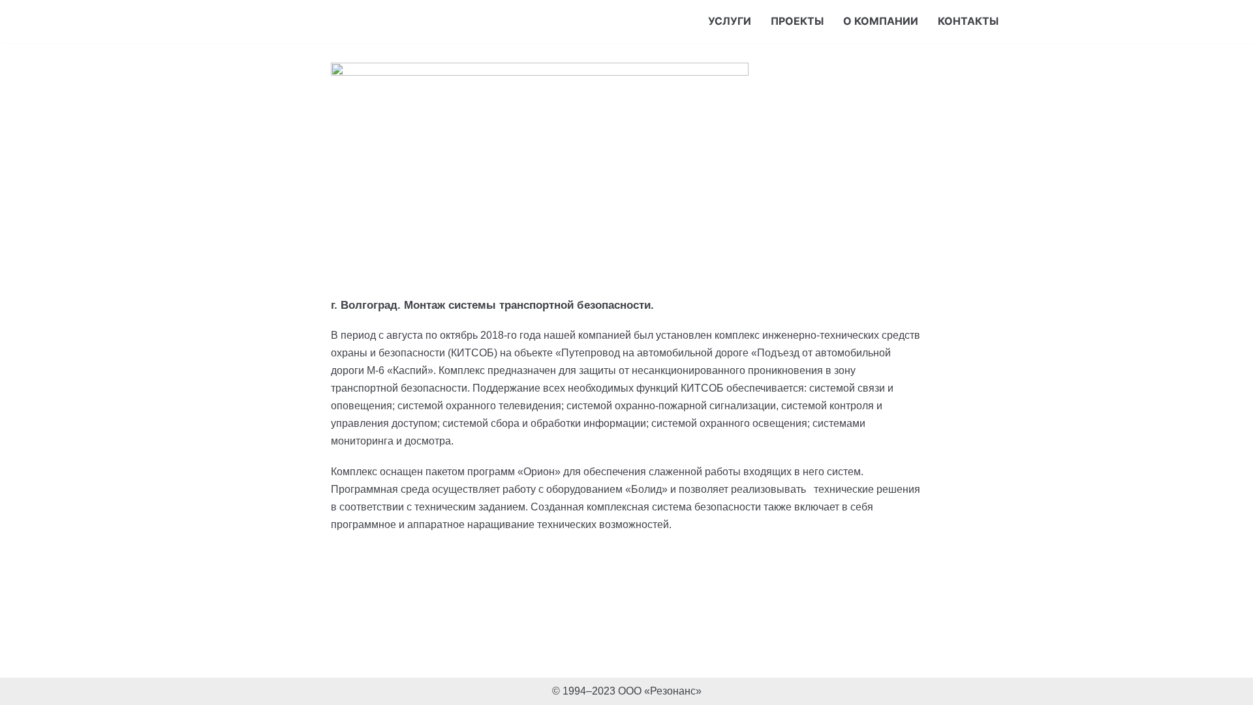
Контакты (968, 20)
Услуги (729, 20)
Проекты (797, 20)
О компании (880, 20)
